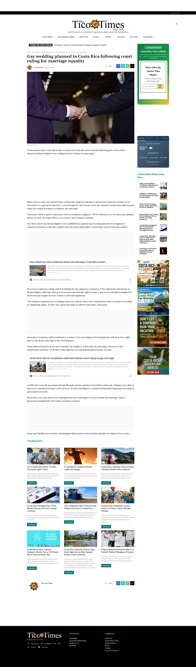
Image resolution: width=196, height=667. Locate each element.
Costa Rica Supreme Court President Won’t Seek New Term (80, 45)
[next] (131, 45)
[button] (176, 24)
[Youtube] (39, 647)
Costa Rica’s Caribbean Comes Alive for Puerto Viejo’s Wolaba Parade (116, 508)
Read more (31, 483)
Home (29, 52)
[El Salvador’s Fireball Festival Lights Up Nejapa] (80, 456)
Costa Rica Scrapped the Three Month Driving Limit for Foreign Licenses (42, 508)
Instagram (48, 644)
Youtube (44, 647)
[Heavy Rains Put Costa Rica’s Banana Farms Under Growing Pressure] (163, 216)
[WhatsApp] (128, 66)
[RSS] (55, 643)
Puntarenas (165, 138)
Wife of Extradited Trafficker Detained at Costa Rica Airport (148, 185)
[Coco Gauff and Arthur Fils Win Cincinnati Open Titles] (43, 456)
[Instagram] (41, 643)
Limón (157, 138)
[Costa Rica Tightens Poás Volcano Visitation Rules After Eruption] (117, 456)
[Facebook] (118, 66)
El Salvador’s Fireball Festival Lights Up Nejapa (78, 468)
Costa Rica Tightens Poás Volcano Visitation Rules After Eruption (117, 468)
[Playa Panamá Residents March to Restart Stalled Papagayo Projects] (117, 538)
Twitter (33, 647)
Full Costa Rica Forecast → (153, 162)
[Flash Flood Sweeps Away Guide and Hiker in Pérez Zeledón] (163, 206)
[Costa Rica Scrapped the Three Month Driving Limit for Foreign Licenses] (43, 495)
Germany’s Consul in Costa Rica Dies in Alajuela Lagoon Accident (147, 251)
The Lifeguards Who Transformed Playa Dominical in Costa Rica (80, 507)
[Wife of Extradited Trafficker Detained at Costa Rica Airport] (163, 186)
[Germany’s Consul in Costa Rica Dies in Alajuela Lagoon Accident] (163, 250)
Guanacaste (149, 138)
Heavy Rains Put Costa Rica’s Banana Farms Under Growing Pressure (148, 216)
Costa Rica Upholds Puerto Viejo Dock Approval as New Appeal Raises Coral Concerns (79, 552)
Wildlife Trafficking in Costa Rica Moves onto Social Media (148, 195)
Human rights (36, 52)
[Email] (132, 66)
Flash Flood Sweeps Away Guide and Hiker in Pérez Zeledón (148, 205)
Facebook (35, 644)
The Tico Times (39, 67)
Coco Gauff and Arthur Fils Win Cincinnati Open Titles (41, 468)
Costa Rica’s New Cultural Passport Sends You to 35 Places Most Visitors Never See (42, 552)
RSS (58, 644)
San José (141, 138)
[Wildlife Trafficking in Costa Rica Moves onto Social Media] (163, 196)
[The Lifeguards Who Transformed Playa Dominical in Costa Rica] (80, 495)
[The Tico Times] (30, 67)
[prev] (128, 45)
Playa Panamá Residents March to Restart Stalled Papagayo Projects (117, 550)
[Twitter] (123, 66)
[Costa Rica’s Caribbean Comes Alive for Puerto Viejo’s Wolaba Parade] (117, 495)
